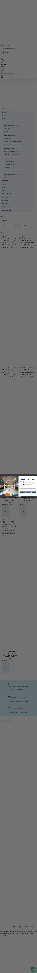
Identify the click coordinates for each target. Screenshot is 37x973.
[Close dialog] (36, 477)
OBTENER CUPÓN (28, 492)
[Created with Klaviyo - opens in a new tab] (18, 496)
